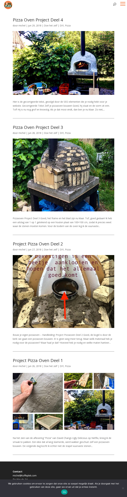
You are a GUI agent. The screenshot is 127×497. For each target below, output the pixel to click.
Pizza (68, 25)
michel (22, 25)
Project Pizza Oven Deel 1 (38, 360)
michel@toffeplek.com (25, 475)
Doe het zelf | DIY (54, 25)
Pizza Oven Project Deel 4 (38, 20)
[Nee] (123, 488)
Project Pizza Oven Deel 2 (38, 244)
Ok (64, 492)
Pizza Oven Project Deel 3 (38, 127)
